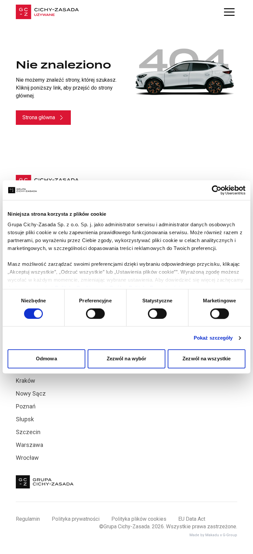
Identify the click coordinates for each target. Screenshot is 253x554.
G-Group (230, 535)
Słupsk (25, 419)
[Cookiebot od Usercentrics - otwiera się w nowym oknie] (216, 190)
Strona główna (38, 117)
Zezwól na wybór (127, 359)
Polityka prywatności (75, 519)
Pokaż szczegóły (213, 338)
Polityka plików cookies (138, 519)
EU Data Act (191, 519)
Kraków (25, 380)
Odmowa (46, 359)
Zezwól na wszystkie (207, 359)
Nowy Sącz (31, 393)
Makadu (212, 535)
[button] (229, 12)
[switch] (95, 313)
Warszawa (29, 444)
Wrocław (27, 457)
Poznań (26, 406)
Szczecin (28, 432)
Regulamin (28, 519)
